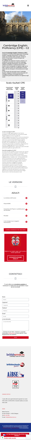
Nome (3, 296)
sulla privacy (12, 333)
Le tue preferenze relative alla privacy (16, 434)
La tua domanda (6, 319)
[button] (15, 198)
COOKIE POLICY (15, 428)
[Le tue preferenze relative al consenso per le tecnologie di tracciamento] (2, 437)
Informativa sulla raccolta (9, 438)
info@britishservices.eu (11, 417)
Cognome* (5, 302)
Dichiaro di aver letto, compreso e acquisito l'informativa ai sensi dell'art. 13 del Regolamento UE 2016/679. (14, 333)
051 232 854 (7, 415)
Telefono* (4, 308)
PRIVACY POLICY (7, 428)
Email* (4, 313)
